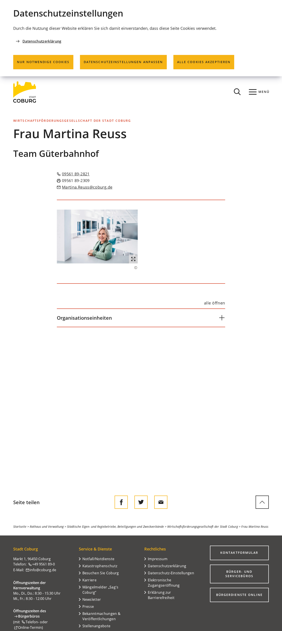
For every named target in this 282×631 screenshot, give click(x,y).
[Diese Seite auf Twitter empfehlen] (141, 502)
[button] (97, 236)
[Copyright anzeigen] (133, 267)
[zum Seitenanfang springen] (262, 502)
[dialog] (141, 38)
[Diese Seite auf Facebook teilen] (121, 502)
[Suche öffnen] (237, 91)
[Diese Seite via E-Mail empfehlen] (160, 502)
